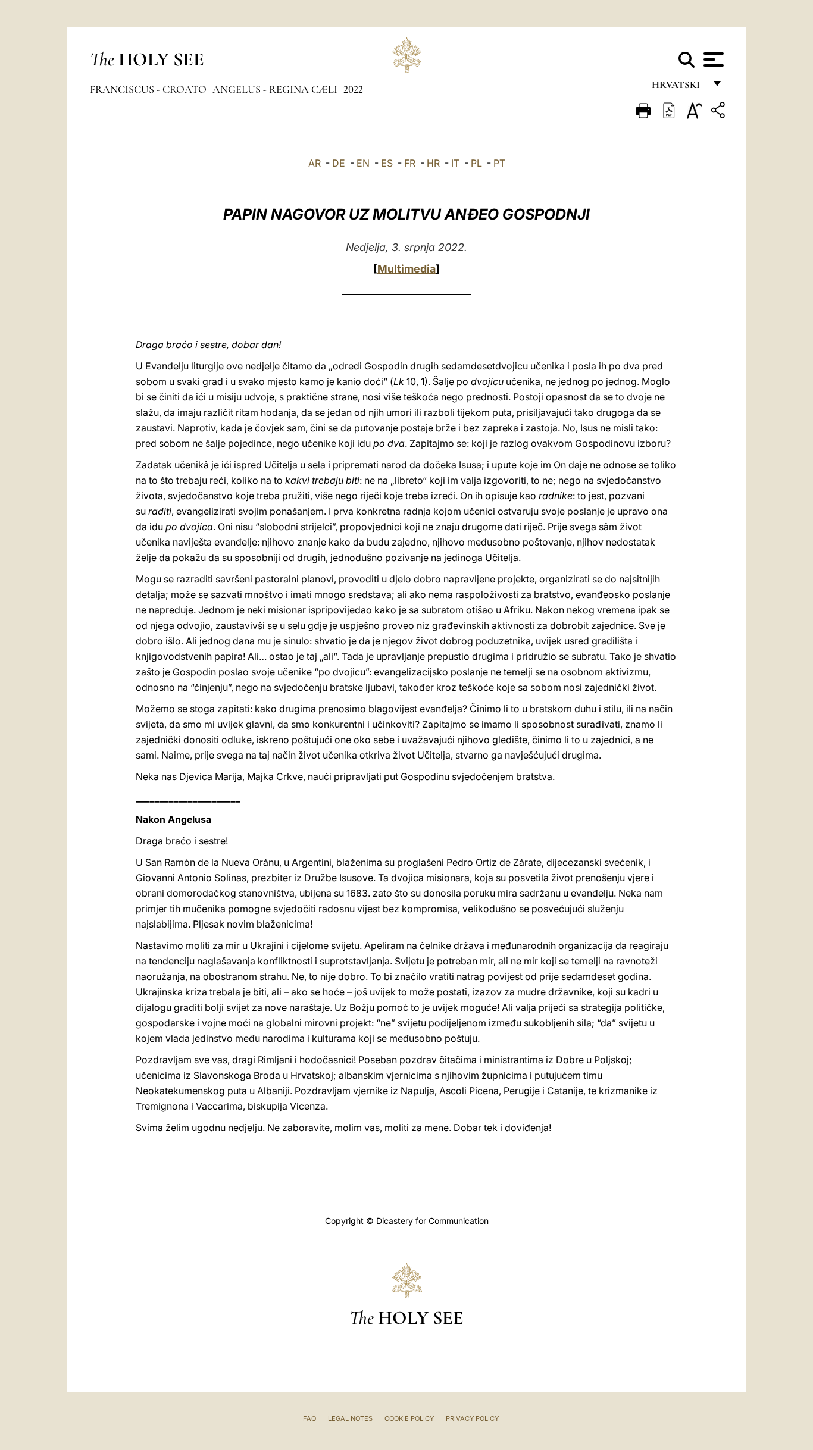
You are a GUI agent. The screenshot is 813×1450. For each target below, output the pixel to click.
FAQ (309, 1418)
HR (433, 163)
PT (499, 163)
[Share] (719, 112)
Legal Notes (350, 1418)
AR (314, 163)
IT (455, 163)
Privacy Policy (472, 1418)
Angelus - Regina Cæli (276, 89)
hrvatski (678, 88)
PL (476, 163)
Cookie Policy (409, 1418)
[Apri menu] (712, 59)
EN (363, 163)
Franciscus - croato (149, 89)
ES (387, 163)
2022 (353, 89)
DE (338, 163)
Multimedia (406, 268)
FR (409, 163)
